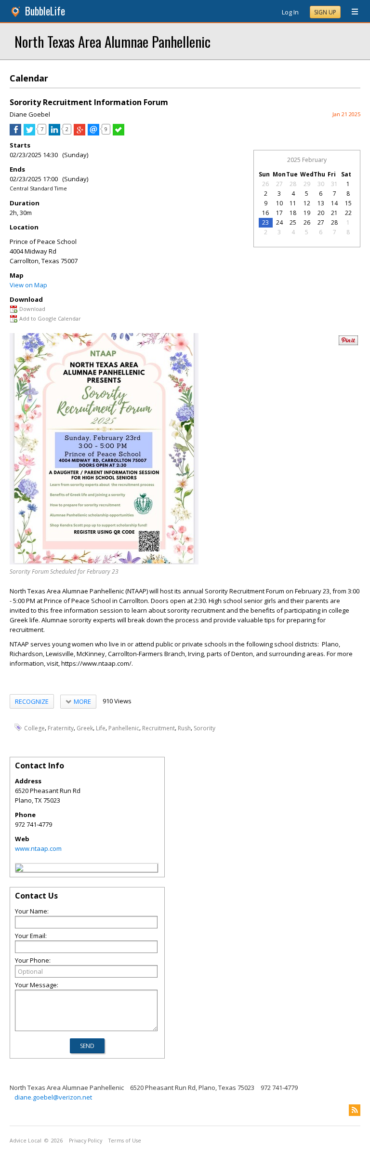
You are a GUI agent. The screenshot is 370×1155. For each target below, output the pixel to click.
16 (265, 213)
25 (293, 222)
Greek (85, 728)
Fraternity (61, 728)
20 (320, 213)
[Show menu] (351, 12)
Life (101, 728)
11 (293, 203)
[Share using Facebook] (15, 133)
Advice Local (25, 1140)
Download (32, 308)
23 (265, 222)
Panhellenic (123, 728)
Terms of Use (124, 1140)
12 (307, 203)
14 (334, 203)
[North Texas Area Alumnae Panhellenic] (19, 869)
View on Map (28, 285)
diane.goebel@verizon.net (53, 1097)
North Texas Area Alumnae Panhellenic (112, 41)
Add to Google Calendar (50, 318)
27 (279, 184)
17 (279, 213)
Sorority (204, 728)
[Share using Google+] (79, 133)
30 (320, 184)
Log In (290, 12)
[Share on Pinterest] (348, 343)
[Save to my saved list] (118, 133)
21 (334, 213)
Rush (184, 728)
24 (279, 222)
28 (293, 184)
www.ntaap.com (38, 848)
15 (348, 203)
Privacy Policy (85, 1140)
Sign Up (325, 12)
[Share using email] (93, 133)
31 (334, 184)
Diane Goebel (30, 114)
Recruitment (158, 728)
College (34, 728)
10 (279, 203)
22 (348, 213)
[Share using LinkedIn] (54, 133)
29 (307, 184)
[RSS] (354, 1110)
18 (293, 213)
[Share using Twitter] (29, 133)
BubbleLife (45, 10)
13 (320, 203)
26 (265, 184)
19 (307, 213)
